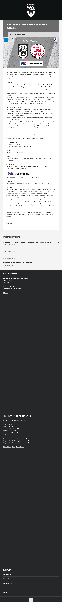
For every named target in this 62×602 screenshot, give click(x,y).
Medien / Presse (8, 583)
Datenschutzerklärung (11, 588)
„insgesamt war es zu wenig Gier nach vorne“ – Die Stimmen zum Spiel (27, 242)
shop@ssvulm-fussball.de (23, 443)
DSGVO (5, 592)
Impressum (7, 574)
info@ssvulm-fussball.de (14, 288)
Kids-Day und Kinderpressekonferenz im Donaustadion (22, 256)
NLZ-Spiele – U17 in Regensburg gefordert (17, 263)
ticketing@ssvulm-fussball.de (22, 441)
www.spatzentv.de (15, 177)
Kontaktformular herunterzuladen (26, 191)
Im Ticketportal (10, 158)
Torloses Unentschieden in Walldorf (16, 249)
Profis (10, 223)
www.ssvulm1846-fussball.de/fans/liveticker (22, 183)
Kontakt (6, 578)
